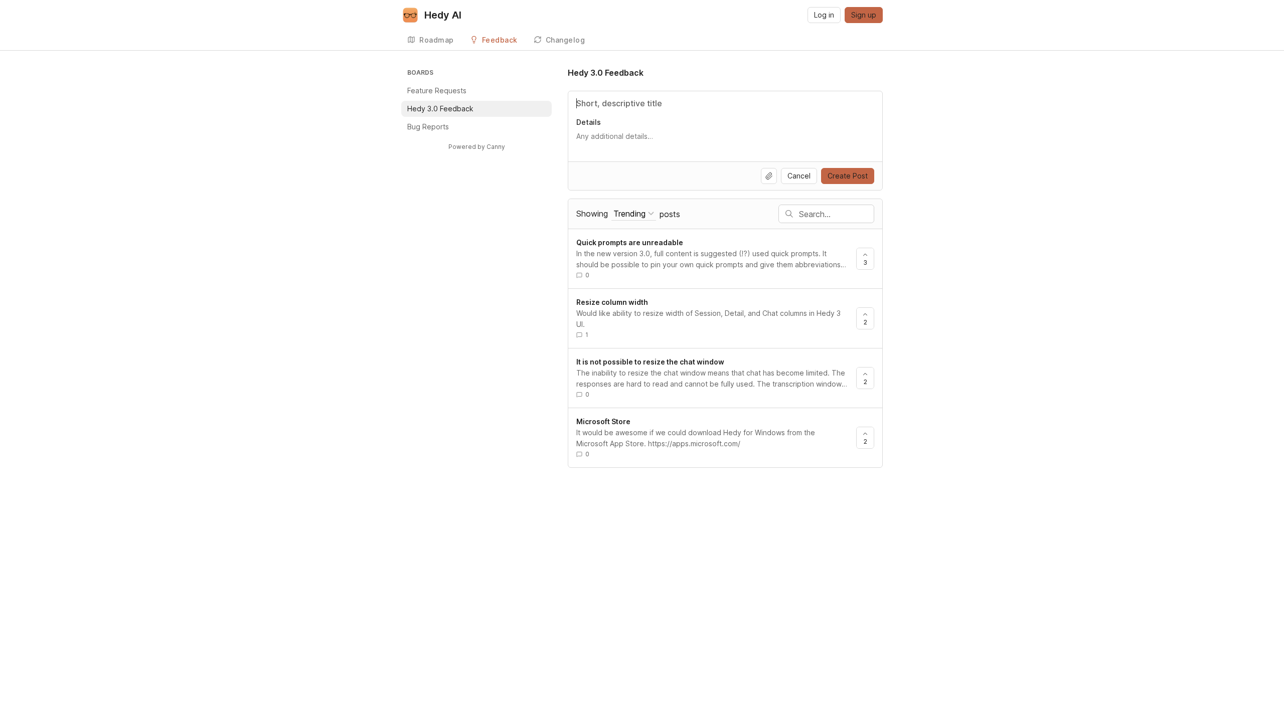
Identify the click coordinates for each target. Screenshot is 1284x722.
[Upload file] (769, 176)
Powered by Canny (476, 146)
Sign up (863, 15)
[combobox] (633, 214)
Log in (824, 15)
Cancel (799, 175)
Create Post (848, 175)
